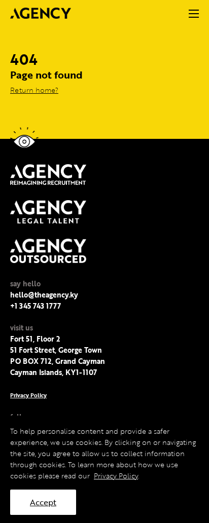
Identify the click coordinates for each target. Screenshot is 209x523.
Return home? (34, 90)
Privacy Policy (28, 395)
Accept (43, 502)
